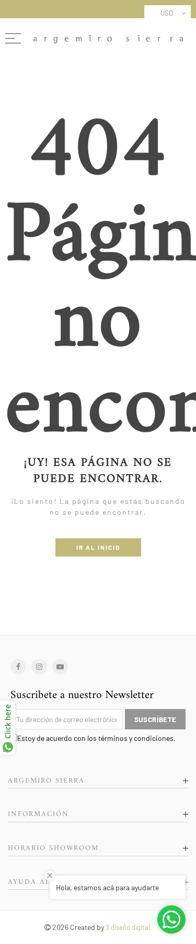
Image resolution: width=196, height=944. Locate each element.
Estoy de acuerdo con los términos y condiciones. (96, 738)
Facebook (18, 667)
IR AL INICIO (98, 547)
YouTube (60, 667)
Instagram (39, 667)
